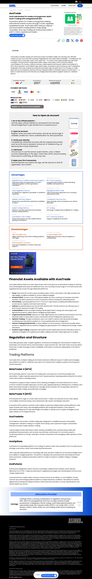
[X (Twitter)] (72, 40)
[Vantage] (79, 505)
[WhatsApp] (63, 40)
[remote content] (25, 263)
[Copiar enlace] (59, 40)
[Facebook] (77, 40)
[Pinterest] (81, 40)
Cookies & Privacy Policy (17, 526)
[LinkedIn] (67, 40)
